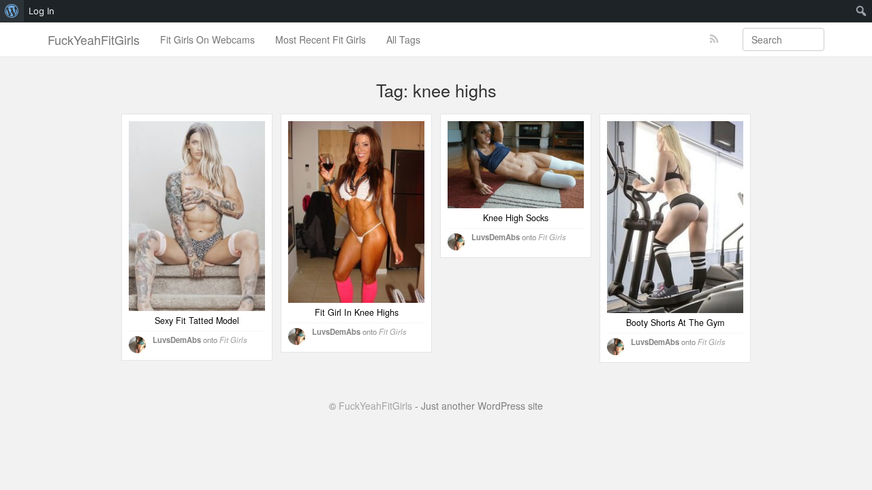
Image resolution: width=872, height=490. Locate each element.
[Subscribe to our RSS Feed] (714, 39)
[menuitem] (12, 11)
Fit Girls (233, 339)
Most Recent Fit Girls (320, 39)
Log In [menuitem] (41, 10)
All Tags (403, 39)
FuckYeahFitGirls (94, 39)
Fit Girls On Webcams (207, 39)
